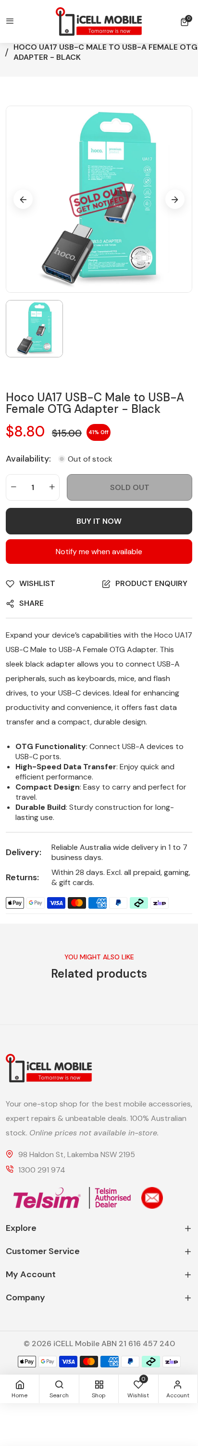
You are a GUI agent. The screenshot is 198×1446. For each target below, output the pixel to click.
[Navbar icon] (10, 21)
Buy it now (99, 521)
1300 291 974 (41, 1170)
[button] (186, 21)
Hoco (163, 635)
